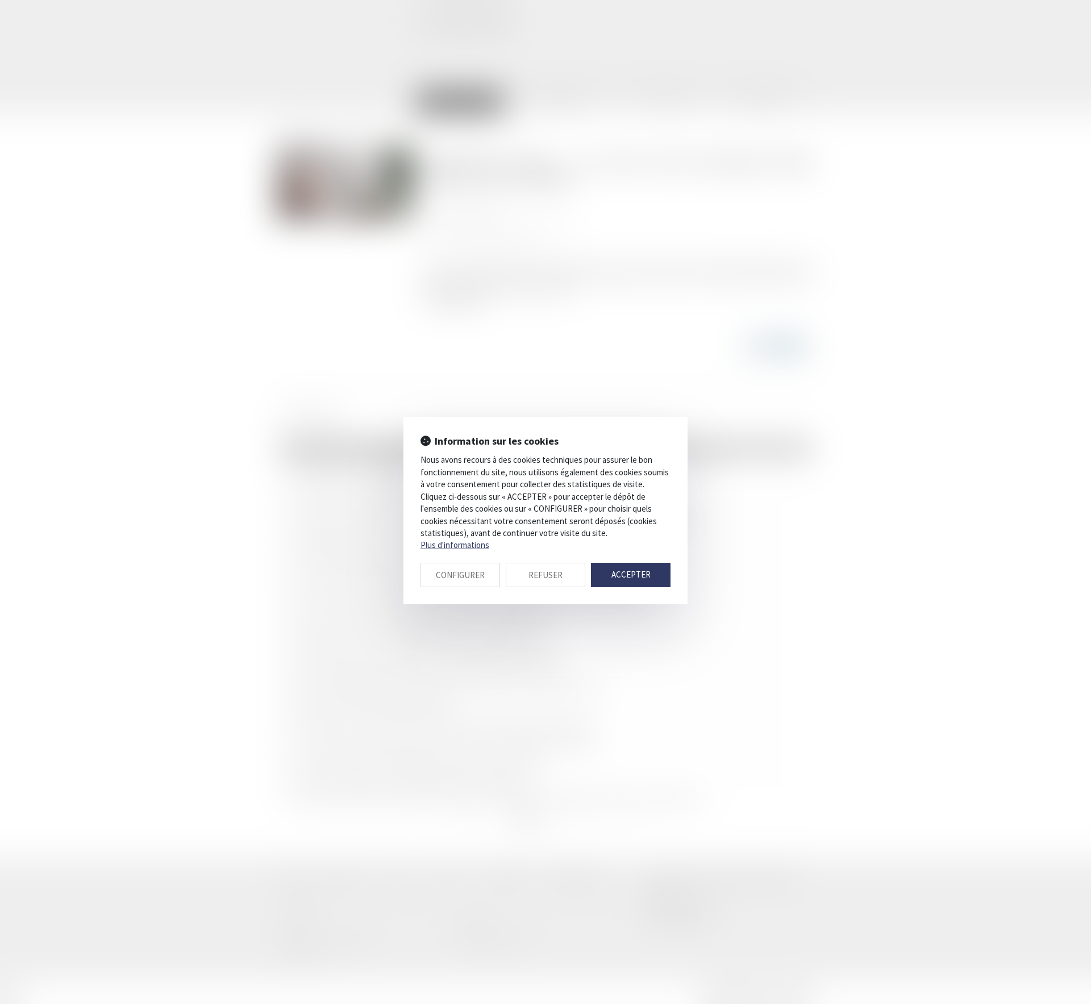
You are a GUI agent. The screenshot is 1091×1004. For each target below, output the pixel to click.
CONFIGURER (460, 575)
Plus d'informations (454, 544)
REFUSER (545, 575)
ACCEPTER (631, 574)
